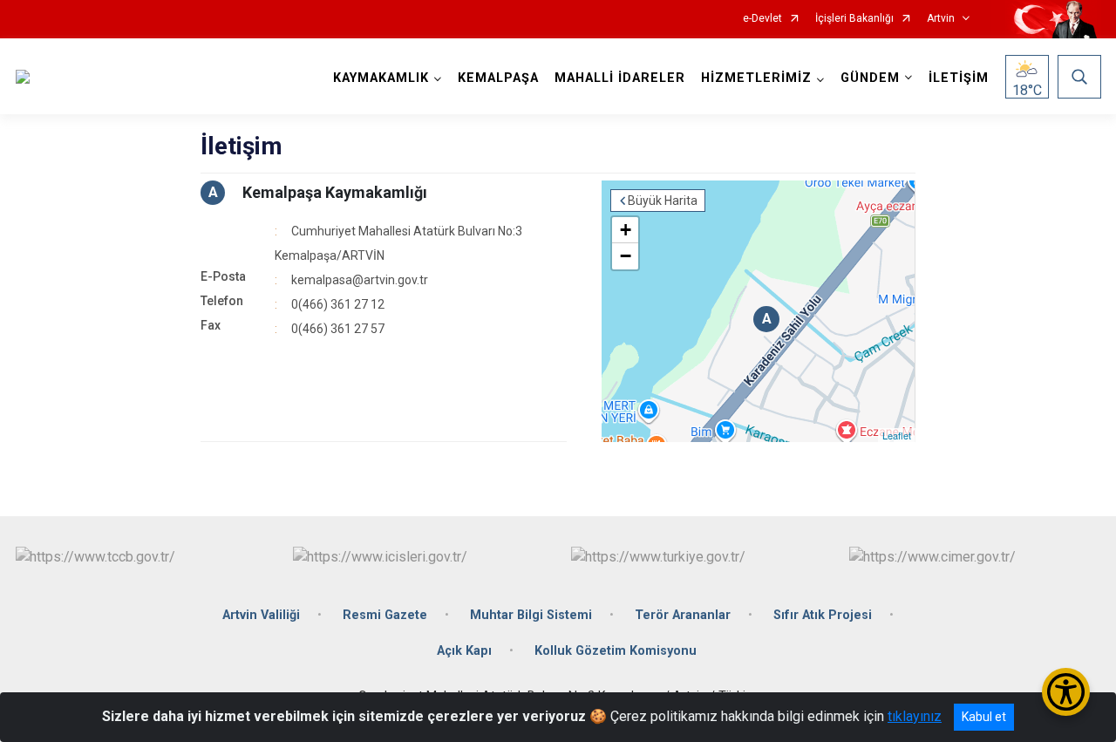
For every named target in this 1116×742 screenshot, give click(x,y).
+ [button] (625, 230)
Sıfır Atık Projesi (822, 615)
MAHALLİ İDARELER (620, 78)
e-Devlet (762, 18)
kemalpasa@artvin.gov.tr (359, 280)
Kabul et (984, 717)
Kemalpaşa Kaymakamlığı (334, 192)
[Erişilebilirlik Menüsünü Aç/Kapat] (1066, 692)
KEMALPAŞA (498, 78)
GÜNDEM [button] (870, 78)
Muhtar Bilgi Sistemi (531, 615)
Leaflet (896, 435)
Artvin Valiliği (261, 615)
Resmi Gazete (385, 615)
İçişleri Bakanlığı (854, 18)
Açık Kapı (464, 650)
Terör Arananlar (683, 615)
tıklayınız (915, 716)
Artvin (941, 18)
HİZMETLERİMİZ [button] (756, 78)
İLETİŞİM (959, 78)
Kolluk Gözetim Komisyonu (615, 650)
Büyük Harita (663, 201)
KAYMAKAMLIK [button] (381, 78)
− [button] (625, 256)
